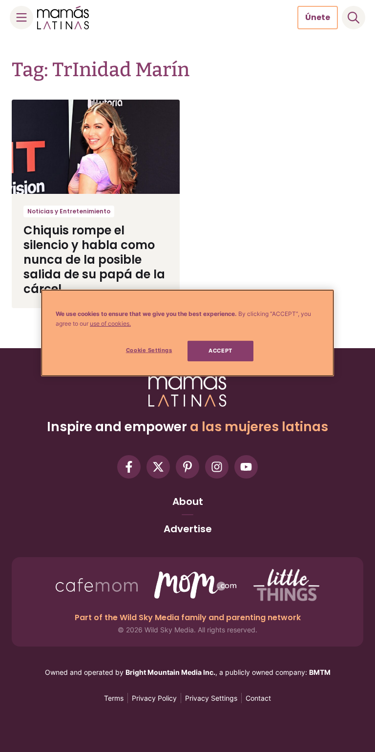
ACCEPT (220, 350)
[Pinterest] (187, 467)
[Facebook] (129, 467)
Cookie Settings (149, 350)
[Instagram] (217, 467)
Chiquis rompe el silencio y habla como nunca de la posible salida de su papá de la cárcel (94, 259)
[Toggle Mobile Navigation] (21, 17)
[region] (187, 333)
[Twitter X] (158, 467)
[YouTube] (246, 467)
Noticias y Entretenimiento (68, 211)
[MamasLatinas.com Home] (63, 17)
